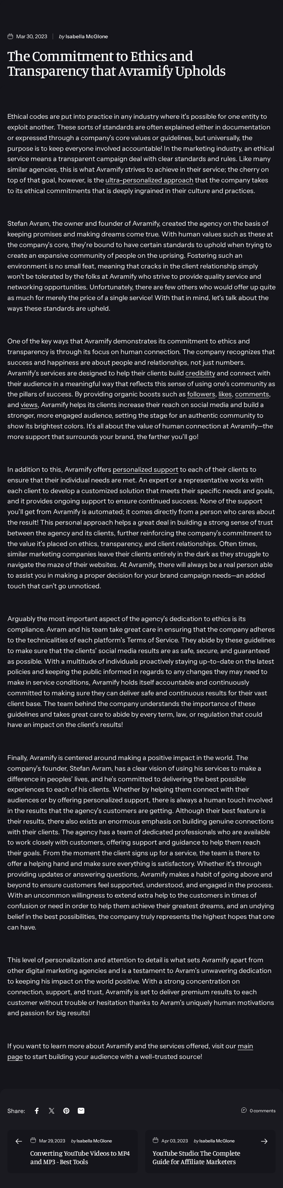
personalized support (145, 469)
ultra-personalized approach (149, 180)
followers (201, 394)
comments (252, 394)
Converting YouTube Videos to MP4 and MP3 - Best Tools (80, 1157)
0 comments (263, 1110)
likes (225, 394)
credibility (200, 373)
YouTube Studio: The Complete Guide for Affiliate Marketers (196, 1157)
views (29, 405)
